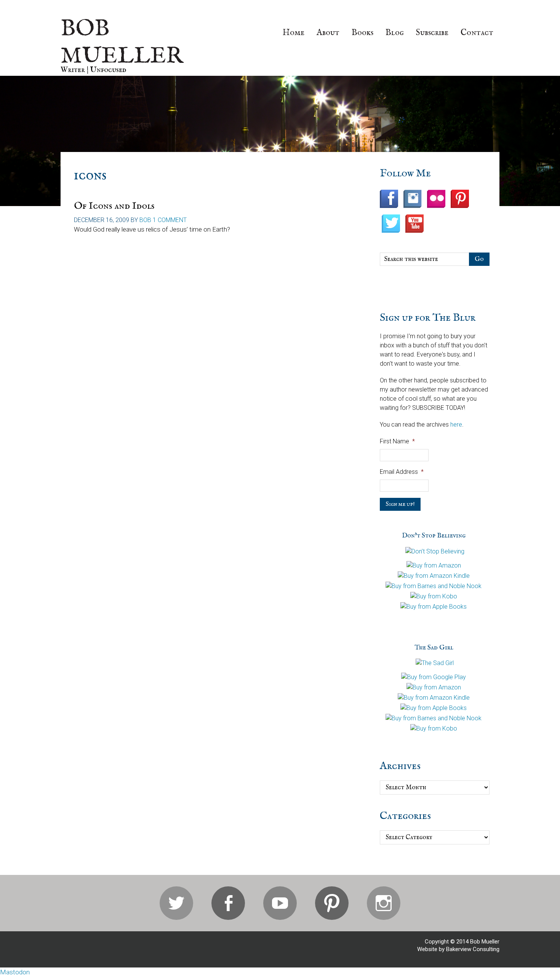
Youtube (280, 903)
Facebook (228, 903)
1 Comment (170, 220)
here (456, 424)
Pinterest (332, 903)
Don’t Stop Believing (434, 535)
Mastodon (15, 972)
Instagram (383, 903)
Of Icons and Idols (114, 206)
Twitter (176, 903)
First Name (397, 441)
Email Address (402, 471)
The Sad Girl (433, 647)
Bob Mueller (122, 42)
